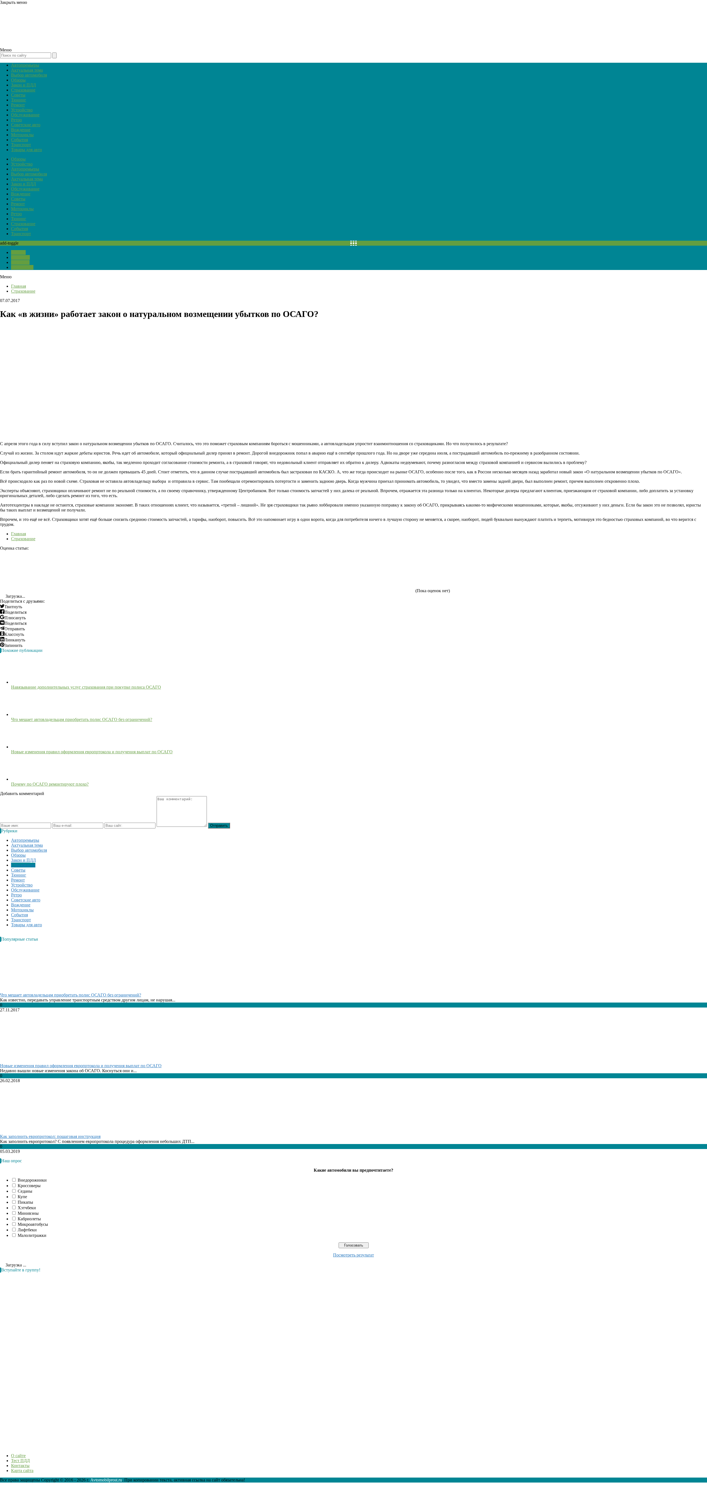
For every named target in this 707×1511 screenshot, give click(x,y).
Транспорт (21, 144)
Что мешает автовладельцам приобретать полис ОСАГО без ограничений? (81, 719)
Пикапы (25, 1202)
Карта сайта (22, 267)
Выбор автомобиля (29, 75)
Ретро (16, 119)
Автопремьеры (25, 65)
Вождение (20, 129)
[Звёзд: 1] (41, 571)
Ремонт (18, 105)
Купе (22, 1196)
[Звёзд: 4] (290, 571)
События (19, 139)
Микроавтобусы (33, 1224)
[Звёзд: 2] (124, 571)
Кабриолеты (29, 1218)
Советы (18, 95)
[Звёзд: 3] (207, 571)
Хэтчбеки (27, 1207)
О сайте (18, 252)
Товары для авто (26, 149)
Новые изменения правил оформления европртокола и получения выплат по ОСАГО (92, 751)
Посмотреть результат (353, 1255)
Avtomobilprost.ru (106, 1480)
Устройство (22, 109)
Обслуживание (25, 114)
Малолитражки (32, 1235)
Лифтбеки (27, 1229)
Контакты (20, 262)
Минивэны (28, 1213)
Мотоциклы (22, 134)
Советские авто (25, 124)
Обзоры (18, 80)
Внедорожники (32, 1180)
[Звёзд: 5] (372, 571)
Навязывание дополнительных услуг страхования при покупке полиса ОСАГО (86, 687)
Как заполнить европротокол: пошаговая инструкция (50, 1136)
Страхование (23, 90)
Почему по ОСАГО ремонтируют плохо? (50, 784)
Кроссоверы (29, 1185)
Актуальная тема (27, 70)
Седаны (25, 1191)
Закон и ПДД (23, 85)
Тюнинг (18, 100)
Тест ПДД (20, 257)
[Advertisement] (41, 1360)
